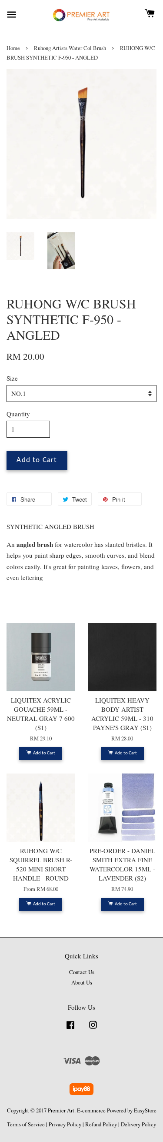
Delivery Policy (138, 1124)
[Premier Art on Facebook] (70, 1029)
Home (13, 48)
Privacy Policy (65, 1124)
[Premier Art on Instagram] (93, 1029)
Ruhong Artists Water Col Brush (70, 48)
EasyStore (145, 1110)
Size (12, 378)
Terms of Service (26, 1124)
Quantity (18, 413)
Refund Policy (101, 1124)
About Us (81, 982)
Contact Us (81, 972)
